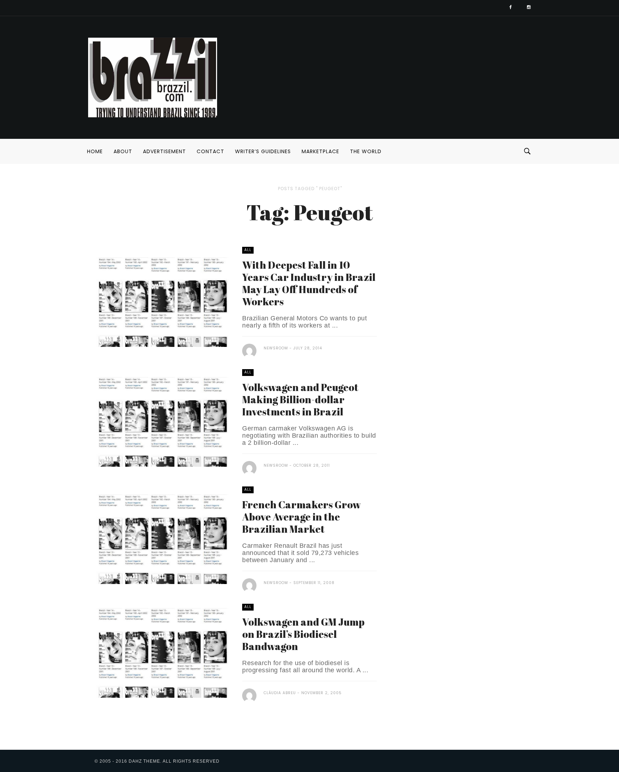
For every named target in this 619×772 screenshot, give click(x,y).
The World (366, 151)
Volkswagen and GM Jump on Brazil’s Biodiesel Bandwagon (303, 634)
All (247, 250)
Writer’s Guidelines (263, 151)
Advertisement (164, 151)
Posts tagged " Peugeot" (310, 188)
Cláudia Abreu (280, 693)
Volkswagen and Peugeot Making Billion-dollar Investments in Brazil (300, 399)
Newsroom (276, 348)
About (123, 151)
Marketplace (320, 151)
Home (95, 151)
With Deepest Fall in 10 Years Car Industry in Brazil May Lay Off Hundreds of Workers (308, 283)
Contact (210, 151)
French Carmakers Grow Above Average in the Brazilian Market (301, 517)
